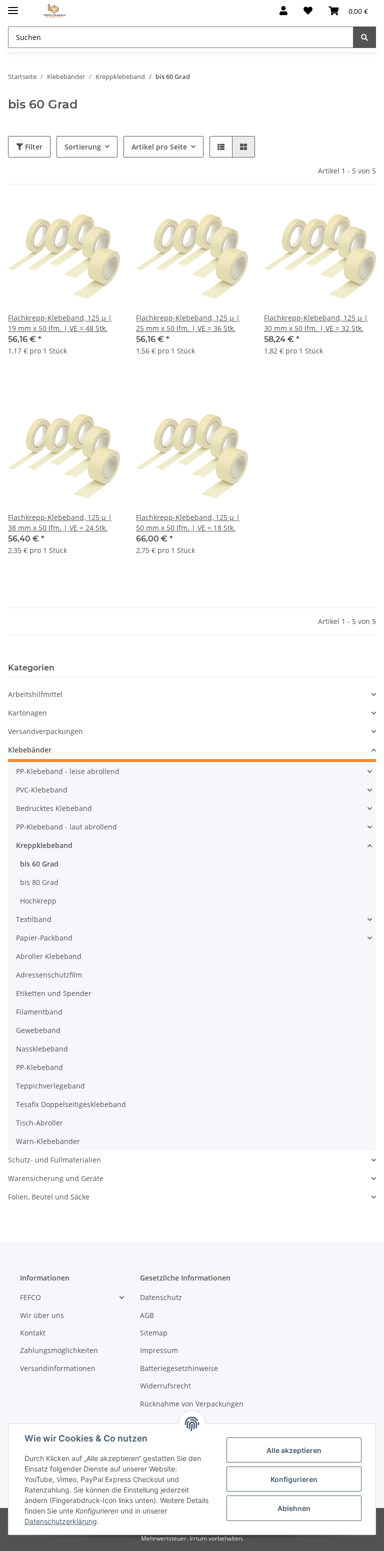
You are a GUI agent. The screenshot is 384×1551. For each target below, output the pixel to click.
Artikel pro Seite (159, 147)
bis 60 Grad (39, 863)
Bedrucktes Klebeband (54, 808)
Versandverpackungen (45, 731)
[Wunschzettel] (308, 11)
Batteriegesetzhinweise (179, 1368)
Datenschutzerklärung (60, 1521)
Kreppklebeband (44, 845)
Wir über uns (42, 1315)
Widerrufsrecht (165, 1385)
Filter (32, 147)
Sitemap (154, 1333)
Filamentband (39, 1011)
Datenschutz (161, 1297)
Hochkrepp (38, 901)
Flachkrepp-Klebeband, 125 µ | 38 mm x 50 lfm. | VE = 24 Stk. (60, 522)
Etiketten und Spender (54, 993)
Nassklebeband (42, 1049)
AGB (147, 1315)
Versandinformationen (58, 1368)
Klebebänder (30, 749)
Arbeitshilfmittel (35, 694)
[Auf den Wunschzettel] (103, 217)
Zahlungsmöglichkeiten (59, 1350)
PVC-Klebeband (42, 789)
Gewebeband (38, 1030)
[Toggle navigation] (13, 6)
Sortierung (82, 147)
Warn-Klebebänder (48, 1141)
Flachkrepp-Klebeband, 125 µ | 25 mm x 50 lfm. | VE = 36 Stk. (188, 323)
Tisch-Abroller (39, 1123)
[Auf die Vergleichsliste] (77, 217)
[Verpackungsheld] (55, 11)
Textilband (34, 919)
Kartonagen (27, 713)
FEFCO (30, 1297)
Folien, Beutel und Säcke (49, 1197)
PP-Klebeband (39, 1067)
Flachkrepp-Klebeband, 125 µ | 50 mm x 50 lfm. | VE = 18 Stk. (188, 522)
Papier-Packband (44, 937)
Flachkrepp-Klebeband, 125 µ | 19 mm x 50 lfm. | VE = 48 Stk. (60, 323)
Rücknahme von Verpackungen (192, 1403)
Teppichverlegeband (50, 1085)
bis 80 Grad (39, 882)
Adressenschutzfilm (49, 975)
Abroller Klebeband (49, 956)
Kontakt (33, 1333)
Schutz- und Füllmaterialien (54, 1159)
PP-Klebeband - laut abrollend (66, 827)
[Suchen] (364, 37)
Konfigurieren (294, 1479)
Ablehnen (294, 1508)
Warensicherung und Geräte (56, 1178)
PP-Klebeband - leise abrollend (68, 771)
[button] (284, 11)
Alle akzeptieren (294, 1450)
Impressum (159, 1350)
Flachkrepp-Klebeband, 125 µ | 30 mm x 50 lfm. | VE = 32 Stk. (316, 323)
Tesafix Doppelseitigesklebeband (71, 1104)
